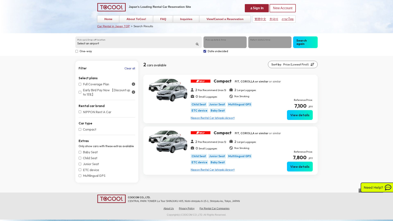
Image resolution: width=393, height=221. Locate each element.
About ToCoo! (136, 19)
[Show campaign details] (133, 84)
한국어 (274, 19)
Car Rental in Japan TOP (113, 26)
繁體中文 (260, 19)
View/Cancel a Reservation (225, 19)
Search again (301, 42)
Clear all (129, 68)
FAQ (163, 19)
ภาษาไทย (288, 19)
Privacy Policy (186, 208)
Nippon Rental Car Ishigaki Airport (213, 118)
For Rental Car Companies (214, 208)
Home (108, 19)
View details (299, 115)
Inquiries (186, 19)
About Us (169, 208)
